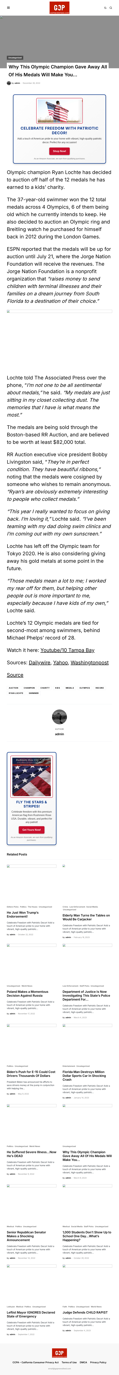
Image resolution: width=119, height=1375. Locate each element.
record (100, 688)
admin (59, 734)
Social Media (92, 907)
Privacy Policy (98, 1362)
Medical (10, 1226)
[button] (8, 8)
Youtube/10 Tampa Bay (67, 650)
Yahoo (60, 662)
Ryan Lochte (16, 693)
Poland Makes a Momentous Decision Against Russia (27, 993)
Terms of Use (69, 1362)
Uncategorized (15, 58)
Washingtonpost (90, 662)
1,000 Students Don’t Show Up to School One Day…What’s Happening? (87, 1236)
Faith (65, 1306)
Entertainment (69, 1066)
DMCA (83, 1362)
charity (45, 688)
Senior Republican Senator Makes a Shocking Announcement (26, 1236)
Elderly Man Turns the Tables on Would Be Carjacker (86, 917)
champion (29, 688)
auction (13, 688)
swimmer (34, 693)
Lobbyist (11, 1306)
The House (32, 907)
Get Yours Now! (31, 830)
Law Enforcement (77, 907)
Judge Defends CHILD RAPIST (85, 1312)
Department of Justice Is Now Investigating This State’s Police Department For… (86, 995)
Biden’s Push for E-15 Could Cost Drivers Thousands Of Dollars (31, 1074)
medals (70, 688)
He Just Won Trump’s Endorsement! (23, 914)
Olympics (84, 688)
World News (27, 986)
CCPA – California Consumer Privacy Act (36, 1362)
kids (57, 688)
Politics (23, 907)
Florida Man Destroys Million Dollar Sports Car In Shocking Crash (84, 1075)
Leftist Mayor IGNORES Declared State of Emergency (31, 1314)
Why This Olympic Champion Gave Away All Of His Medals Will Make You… (87, 1156)
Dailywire (39, 662)
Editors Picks (13, 907)
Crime (65, 907)
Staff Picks (84, 986)
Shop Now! (59, 151)
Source (15, 675)
